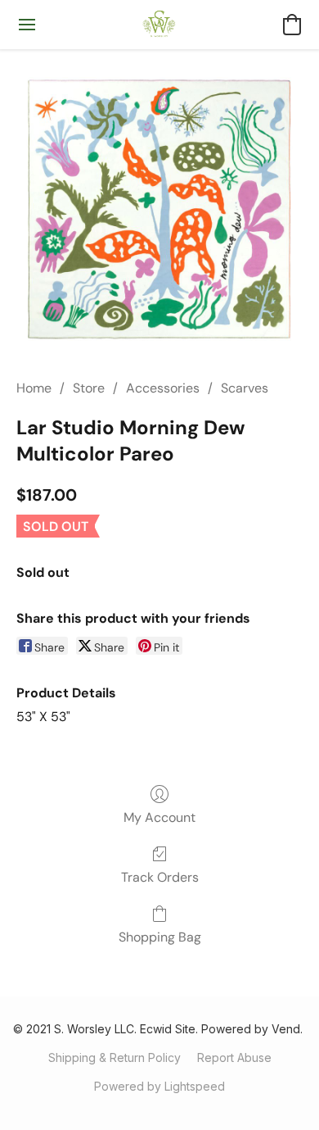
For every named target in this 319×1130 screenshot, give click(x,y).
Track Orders (160, 877)
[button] (160, 24)
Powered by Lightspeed (159, 1086)
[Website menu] (27, 25)
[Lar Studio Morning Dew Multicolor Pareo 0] (159, 209)
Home (34, 388)
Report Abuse (234, 1057)
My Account (159, 817)
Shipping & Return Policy (114, 1057)
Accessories (163, 388)
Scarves (244, 388)
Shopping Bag (160, 937)
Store (89, 388)
